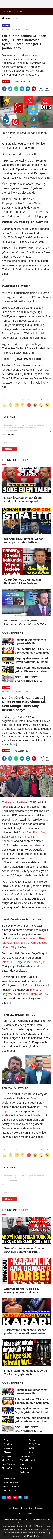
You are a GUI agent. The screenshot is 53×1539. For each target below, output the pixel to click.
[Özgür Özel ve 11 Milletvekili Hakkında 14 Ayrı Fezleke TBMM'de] (26, 561)
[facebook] (4, 88)
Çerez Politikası (36, 1508)
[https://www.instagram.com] (9, 1497)
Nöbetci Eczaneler (10, 1486)
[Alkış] (10, 401)
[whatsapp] (16, 88)
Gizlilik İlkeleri (25, 1514)
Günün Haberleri (27, 1460)
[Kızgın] (28, 401)
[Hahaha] (35, 401)
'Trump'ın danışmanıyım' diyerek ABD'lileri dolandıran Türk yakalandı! (25, 1250)
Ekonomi (32, 1440)
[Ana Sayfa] (3, 18)
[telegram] (22, 88)
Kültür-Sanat (34, 1444)
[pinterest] (34, 88)
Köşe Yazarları (8, 1464)
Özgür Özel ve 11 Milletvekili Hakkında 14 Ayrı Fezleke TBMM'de (22, 581)
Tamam (36, 1536)
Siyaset (17, 18)
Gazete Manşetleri (10, 1482)
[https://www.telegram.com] (26, 1497)
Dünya (7, 1440)
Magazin (8, 1448)
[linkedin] (28, 88)
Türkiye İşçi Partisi (13, 802)
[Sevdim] (16, 401)
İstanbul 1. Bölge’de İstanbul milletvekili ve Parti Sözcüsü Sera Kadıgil (26, 943)
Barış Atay (39, 832)
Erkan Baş (25, 832)
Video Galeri (7, 1460)
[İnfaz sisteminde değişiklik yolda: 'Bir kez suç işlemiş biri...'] (26, 1352)
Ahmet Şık (28, 836)
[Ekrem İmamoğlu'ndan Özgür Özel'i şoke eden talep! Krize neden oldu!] (26, 480)
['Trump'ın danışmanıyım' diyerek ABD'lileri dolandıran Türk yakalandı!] (26, 1230)
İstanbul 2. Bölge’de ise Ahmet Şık (23, 962)
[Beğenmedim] (22, 401)
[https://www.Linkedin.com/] (20, 1497)
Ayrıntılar (28, 1536)
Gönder (9, 449)
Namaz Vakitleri (9, 1490)
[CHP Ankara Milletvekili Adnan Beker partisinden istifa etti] (26, 521)
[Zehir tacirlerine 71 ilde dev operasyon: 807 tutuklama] (26, 1271)
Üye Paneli (25, 1456)
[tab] (9, 417)
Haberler (9, 18)
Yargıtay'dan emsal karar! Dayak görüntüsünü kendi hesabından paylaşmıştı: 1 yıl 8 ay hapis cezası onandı (25, 1331)
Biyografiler (7, 1468)
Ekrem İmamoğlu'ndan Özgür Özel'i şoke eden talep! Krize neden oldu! (23, 499)
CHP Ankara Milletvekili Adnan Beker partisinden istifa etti (23, 540)
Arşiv (22, 1464)
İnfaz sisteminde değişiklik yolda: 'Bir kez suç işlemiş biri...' (26, 1372)
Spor (30, 1452)
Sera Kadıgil (9, 836)
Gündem (8, 1444)
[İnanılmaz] (41, 401)
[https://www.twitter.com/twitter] (4, 1497)
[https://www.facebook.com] (15, 1497)
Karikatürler (25, 1472)
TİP (33, 802)
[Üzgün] (47, 401)
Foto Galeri (7, 1456)
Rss (9, 1508)
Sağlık (31, 1448)
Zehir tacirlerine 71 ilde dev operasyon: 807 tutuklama (21, 1290)
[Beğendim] (4, 401)
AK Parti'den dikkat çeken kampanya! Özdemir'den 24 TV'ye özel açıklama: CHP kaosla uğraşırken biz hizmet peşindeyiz (25, 622)
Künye (16, 1508)
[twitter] (10, 88)
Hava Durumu (8, 1478)
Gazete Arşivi (26, 1468)
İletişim (24, 1508)
